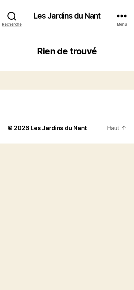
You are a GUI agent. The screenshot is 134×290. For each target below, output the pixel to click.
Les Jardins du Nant (67, 16)
